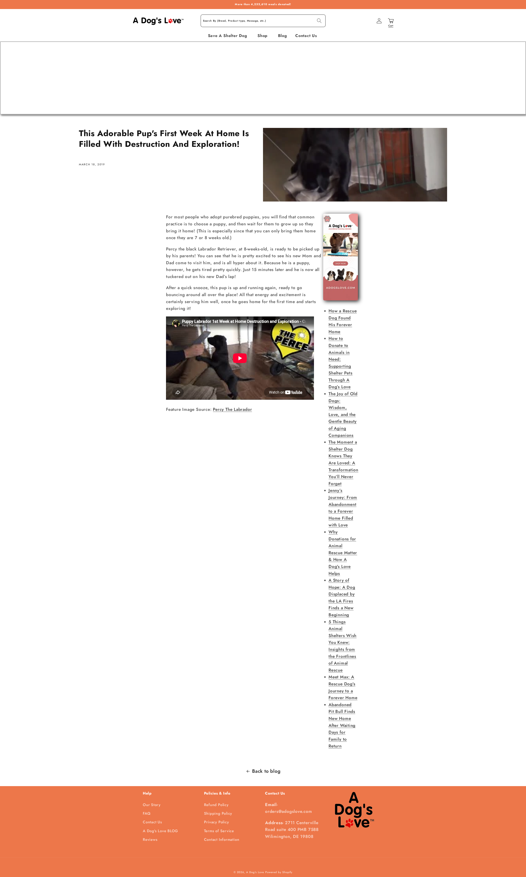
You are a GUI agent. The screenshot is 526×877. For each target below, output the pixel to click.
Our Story (152, 804)
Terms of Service (219, 831)
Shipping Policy (218, 813)
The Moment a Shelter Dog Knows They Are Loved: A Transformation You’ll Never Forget (343, 463)
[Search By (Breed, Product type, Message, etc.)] (319, 21)
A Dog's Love (255, 872)
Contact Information (221, 839)
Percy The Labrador (232, 409)
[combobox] (263, 21)
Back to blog (266, 771)
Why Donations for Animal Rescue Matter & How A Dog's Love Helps (343, 553)
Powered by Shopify (278, 872)
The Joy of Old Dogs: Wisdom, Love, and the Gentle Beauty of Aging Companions (343, 414)
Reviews (150, 839)
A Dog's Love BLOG (160, 831)
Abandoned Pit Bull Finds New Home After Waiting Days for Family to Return (342, 725)
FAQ (146, 813)
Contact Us (152, 822)
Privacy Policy (216, 822)
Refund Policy (216, 804)
